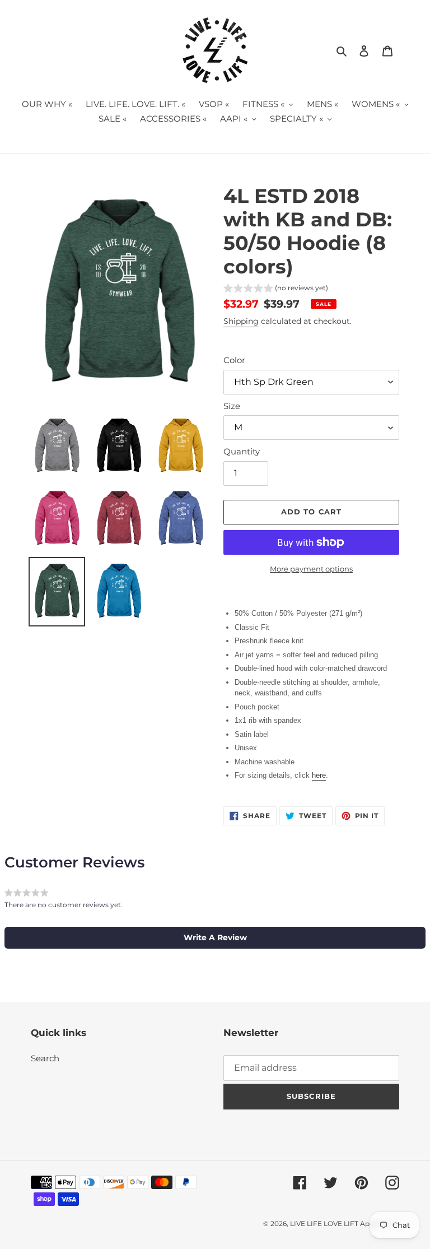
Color (234, 360)
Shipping (241, 321)
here (319, 775)
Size (231, 406)
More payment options (311, 568)
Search (45, 1058)
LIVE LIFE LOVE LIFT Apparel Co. (344, 1223)
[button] (275, 289)
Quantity (241, 451)
